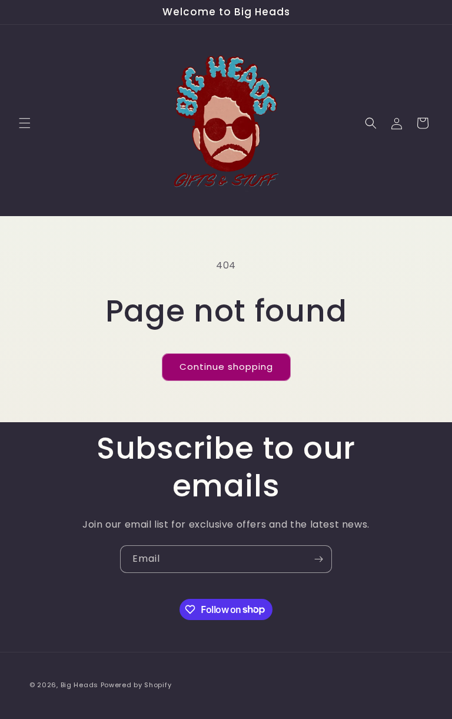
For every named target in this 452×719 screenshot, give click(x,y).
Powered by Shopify (136, 685)
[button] (25, 123)
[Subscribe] (318, 559)
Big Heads (79, 685)
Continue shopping (226, 366)
